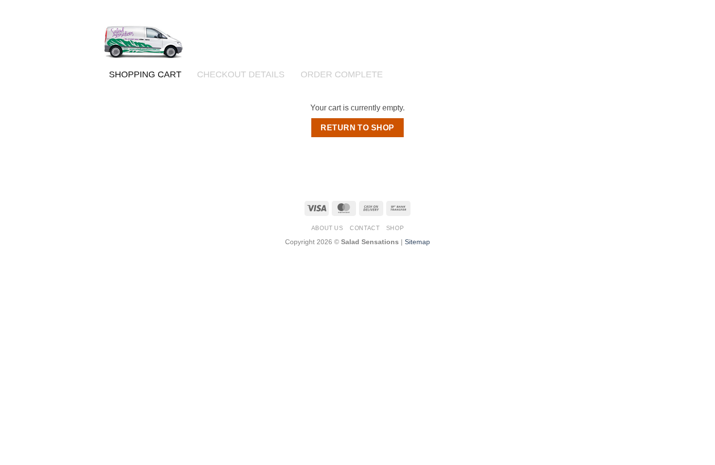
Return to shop (357, 128)
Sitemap (417, 242)
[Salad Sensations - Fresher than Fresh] (142, 41)
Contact (364, 228)
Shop (395, 228)
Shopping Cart (145, 74)
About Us (327, 228)
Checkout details (241, 74)
